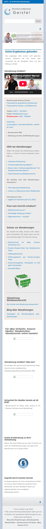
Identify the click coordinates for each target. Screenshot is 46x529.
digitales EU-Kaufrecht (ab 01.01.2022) (22, 199)
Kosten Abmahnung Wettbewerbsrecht (21, 174)
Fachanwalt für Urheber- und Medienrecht (22, 106)
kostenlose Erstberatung (16, 161)
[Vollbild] (39, 92)
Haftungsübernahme (15, 254)
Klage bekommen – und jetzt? (18, 216)
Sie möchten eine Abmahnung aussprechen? (23, 304)
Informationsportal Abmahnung (19, 188)
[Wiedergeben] (7, 92)
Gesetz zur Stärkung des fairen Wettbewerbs (24, 191)
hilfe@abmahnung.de (20, 114)
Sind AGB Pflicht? (14, 268)
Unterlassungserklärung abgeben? (20, 165)
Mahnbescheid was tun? (16, 210)
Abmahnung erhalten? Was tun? (19, 362)
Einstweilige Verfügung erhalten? (19, 213)
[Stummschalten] (35, 92)
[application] (23, 83)
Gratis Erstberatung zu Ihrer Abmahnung (17, 439)
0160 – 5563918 (25, 116)
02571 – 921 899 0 (20, 111)
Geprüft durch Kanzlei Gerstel (18, 478)
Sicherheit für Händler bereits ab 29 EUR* (21, 401)
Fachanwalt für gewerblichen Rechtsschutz (22, 103)
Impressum (11, 122)
